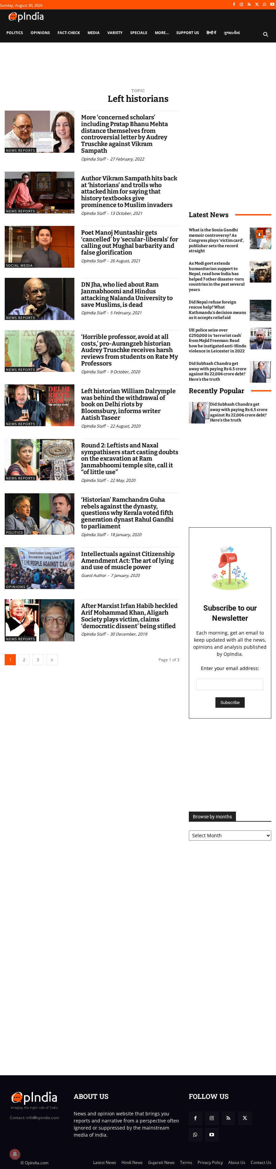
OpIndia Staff (93, 159)
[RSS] (249, 5)
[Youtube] (272, 5)
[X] (257, 5)
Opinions (15, 586)
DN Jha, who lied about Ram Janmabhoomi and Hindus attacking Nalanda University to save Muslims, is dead (127, 294)
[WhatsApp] (264, 5)
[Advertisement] (230, 765)
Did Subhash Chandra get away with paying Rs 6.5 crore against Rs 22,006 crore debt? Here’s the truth (217, 371)
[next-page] (52, 659)
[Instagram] (241, 5)
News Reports (20, 150)
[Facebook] (234, 5)
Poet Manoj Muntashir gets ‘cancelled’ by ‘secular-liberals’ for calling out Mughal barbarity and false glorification (129, 242)
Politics (14, 532)
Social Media (19, 265)
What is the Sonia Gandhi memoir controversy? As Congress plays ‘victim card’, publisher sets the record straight (216, 240)
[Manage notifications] (14, 1154)
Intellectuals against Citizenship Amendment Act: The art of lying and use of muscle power (128, 560)
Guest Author (93, 575)
